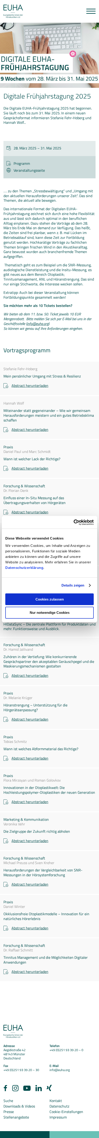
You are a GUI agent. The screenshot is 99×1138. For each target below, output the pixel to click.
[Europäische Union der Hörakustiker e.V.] (13, 11)
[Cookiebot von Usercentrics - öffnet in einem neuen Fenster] (73, 522)
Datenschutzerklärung (24, 568)
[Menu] (91, 11)
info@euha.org (37, 323)
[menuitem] (5, 1089)
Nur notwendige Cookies (50, 612)
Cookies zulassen (49, 599)
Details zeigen (72, 585)
